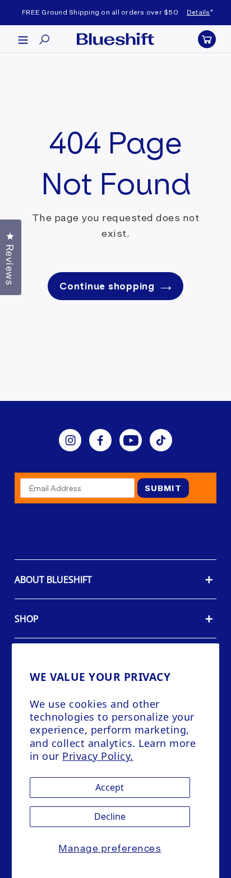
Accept (109, 787)
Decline (110, 816)
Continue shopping (107, 286)
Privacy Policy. (97, 756)
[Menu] (23, 39)
